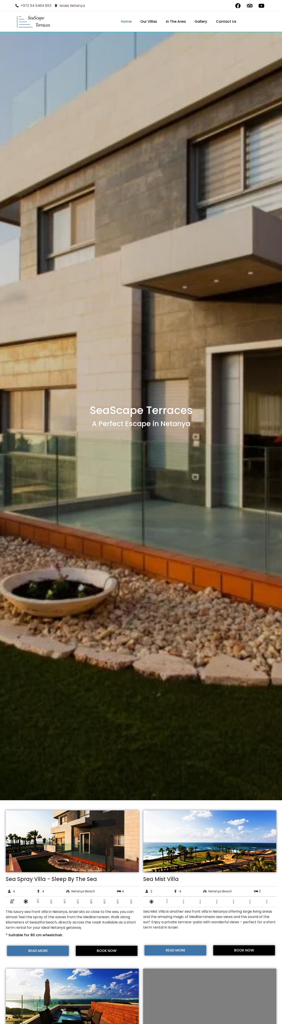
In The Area (176, 21)
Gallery (201, 21)
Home (126, 21)
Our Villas (148, 21)
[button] (10, 841)
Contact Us (226, 21)
